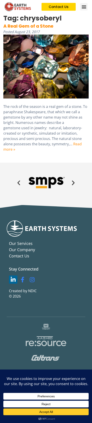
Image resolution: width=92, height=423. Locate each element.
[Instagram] (32, 279)
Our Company (22, 249)
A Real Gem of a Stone (28, 26)
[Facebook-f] (23, 279)
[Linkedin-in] (13, 279)
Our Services (21, 243)
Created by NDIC (23, 290)
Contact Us (19, 256)
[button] (84, 6)
